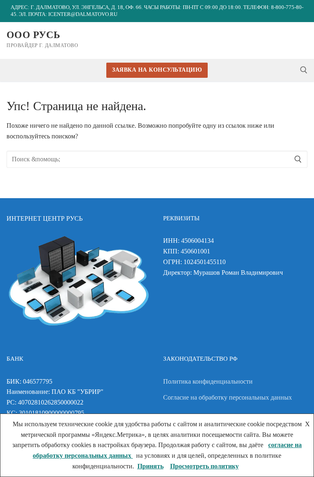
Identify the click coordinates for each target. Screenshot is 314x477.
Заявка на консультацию (157, 70)
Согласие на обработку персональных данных (227, 397)
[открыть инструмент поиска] (303, 70)
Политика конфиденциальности (208, 381)
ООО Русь (33, 34)
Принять (150, 466)
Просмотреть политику (204, 466)
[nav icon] (301, 40)
